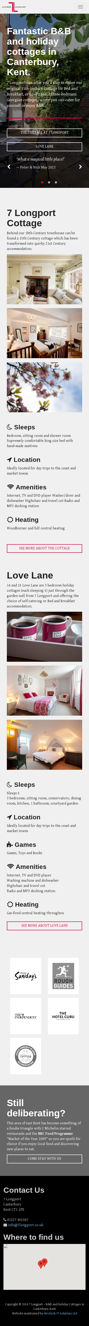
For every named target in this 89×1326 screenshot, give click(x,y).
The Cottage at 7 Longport (45, 133)
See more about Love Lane (44, 925)
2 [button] (49, 182)
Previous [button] (8, 167)
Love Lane (44, 146)
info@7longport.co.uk (25, 1225)
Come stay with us (44, 1159)
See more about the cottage (44, 548)
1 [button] (42, 182)
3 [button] (56, 182)
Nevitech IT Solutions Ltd (60, 1313)
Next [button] (80, 167)
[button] (41, 1265)
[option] (44, 163)
